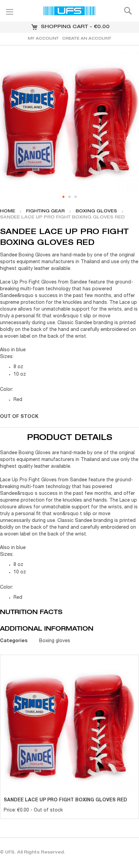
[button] (63, 197)
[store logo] (69, 12)
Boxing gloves (96, 211)
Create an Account (86, 39)
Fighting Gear (45, 211)
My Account (43, 39)
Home (7, 211)
